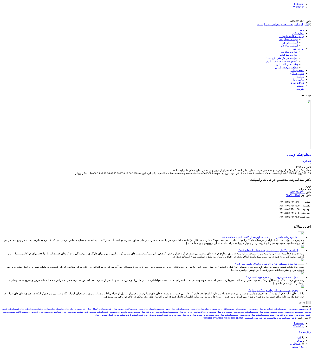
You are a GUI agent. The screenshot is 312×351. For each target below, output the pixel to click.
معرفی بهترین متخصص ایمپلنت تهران (235, 315)
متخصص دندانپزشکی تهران (129, 312)
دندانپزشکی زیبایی (299, 154)
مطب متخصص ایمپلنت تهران (262, 315)
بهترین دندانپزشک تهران (205, 309)
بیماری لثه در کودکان (100, 309)
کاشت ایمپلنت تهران (122, 315)
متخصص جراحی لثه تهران (189, 312)
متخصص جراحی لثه (208, 312)
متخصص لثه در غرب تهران (40, 312)
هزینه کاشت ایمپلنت (165, 315)
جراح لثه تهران (70, 309)
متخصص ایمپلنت (285, 312)
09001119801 (293, 195)
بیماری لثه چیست (84, 309)
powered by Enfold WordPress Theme (223, 317)
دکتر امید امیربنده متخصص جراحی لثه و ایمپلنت (270, 317)
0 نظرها (306, 161)
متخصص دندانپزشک (170, 312)
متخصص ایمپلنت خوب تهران (228, 312)
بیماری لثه (113, 309)
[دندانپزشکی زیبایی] (274, 148)
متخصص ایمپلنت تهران (268, 312)
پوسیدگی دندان (150, 315)
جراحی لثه (60, 309)
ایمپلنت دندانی (240, 309)
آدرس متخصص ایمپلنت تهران (299, 309)
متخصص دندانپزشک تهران (151, 312)
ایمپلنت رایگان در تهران (224, 309)
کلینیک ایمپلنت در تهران (104, 315)
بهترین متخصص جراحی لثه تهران (156, 309)
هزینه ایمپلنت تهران (200, 315)
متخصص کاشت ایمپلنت (18, 312)
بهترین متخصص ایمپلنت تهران (183, 309)
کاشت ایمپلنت (137, 315)
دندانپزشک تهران (48, 309)
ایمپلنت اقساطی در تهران (269, 309)
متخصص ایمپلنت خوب (249, 312)
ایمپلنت (283, 309)
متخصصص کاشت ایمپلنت (107, 312)
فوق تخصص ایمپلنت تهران (30, 309)
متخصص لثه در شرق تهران (85, 312)
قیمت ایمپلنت (13, 309)
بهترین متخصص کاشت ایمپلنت (130, 309)
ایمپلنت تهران (252, 309)
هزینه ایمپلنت (213, 315)
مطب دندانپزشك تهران (284, 315)
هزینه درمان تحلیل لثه (182, 315)
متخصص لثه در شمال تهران (62, 312)
